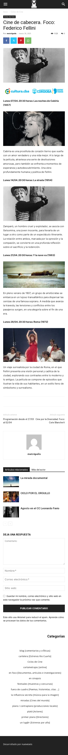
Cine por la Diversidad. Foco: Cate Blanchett (50, 421)
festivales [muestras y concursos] (35, 683)
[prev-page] (5, 524)
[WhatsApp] (28, 40)
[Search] (63, 4)
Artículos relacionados (16, 469)
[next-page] (10, 524)
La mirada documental (34, 478)
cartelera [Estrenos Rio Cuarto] (35, 656)
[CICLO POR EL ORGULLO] (11, 496)
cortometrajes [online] (35, 667)
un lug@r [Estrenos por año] (35, 722)
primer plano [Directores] (35, 717)
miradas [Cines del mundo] (35, 700)
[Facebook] (6, 40)
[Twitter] (13, 40)
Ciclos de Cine (17, 11)
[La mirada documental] (11, 481)
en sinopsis (35, 678)
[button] (5, 4)
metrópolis (11, 33)
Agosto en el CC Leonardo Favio (40, 508)
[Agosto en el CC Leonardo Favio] (11, 512)
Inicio (5, 11)
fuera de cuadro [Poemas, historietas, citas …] (35, 689)
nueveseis (27, 744)
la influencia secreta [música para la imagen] (35, 694)
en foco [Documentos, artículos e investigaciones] (35, 672)
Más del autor (39, 469)
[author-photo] (34, 449)
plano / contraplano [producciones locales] (35, 705)
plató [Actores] (35, 711)
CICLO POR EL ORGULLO (35, 493)
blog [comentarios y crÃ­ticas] (35, 650)
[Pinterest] (21, 40)
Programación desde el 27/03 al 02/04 (18, 421)
